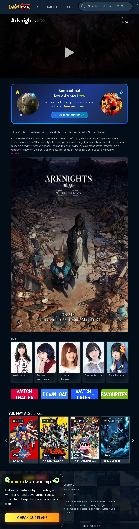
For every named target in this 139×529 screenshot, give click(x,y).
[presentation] (6, 440)
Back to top (91, 526)
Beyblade (17, 461)
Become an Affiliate (69, 494)
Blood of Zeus (112, 461)
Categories (53, 7)
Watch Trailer (24, 394)
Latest (40, 7)
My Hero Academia (53, 461)
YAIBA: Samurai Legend (84, 461)
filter (69, 7)
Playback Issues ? (69, 489)
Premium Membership (72, 106)
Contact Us (70, 484)
